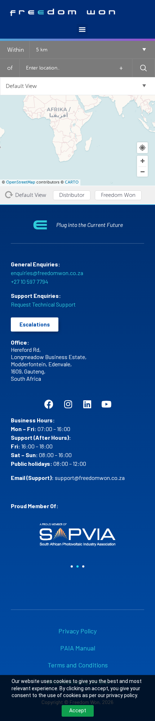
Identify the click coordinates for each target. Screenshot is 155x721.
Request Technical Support (43, 304)
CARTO (72, 182)
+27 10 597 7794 (29, 281)
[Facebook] (48, 404)
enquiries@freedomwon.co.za (47, 272)
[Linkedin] (87, 404)
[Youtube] (106, 404)
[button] (82, 29)
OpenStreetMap (20, 182)
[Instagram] (67, 404)
